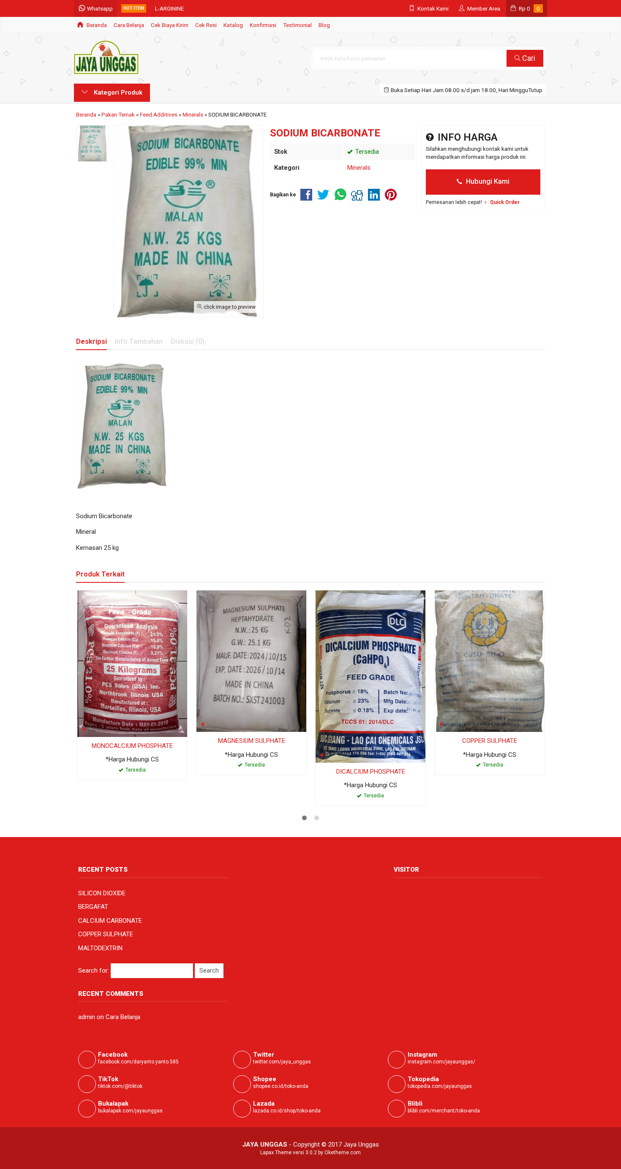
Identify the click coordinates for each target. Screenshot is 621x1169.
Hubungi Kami (486, 181)
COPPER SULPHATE (489, 741)
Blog (324, 25)
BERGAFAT (93, 907)
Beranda (96, 25)
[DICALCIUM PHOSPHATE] (370, 676)
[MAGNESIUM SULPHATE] (251, 661)
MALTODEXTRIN (100, 948)
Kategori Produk (117, 92)
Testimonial (297, 25)
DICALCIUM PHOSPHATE (370, 771)
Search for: (93, 970)
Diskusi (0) (187, 341)
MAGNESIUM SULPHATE (251, 741)
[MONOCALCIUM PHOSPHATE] (132, 663)
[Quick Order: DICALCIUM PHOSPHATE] (322, 754)
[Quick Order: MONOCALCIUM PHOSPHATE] (83, 729)
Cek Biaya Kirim (169, 25)
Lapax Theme (275, 1152)
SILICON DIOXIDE (101, 893)
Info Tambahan (139, 341)
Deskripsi (91, 341)
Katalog (233, 25)
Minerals (358, 167)
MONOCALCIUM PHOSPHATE (132, 746)
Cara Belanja (129, 25)
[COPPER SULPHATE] (490, 661)
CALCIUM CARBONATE (110, 920)
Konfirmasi (263, 25)
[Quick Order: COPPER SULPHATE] (441, 724)
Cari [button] (527, 58)
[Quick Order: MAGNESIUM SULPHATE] (203, 724)
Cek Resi (206, 25)
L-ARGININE (169, 8)
